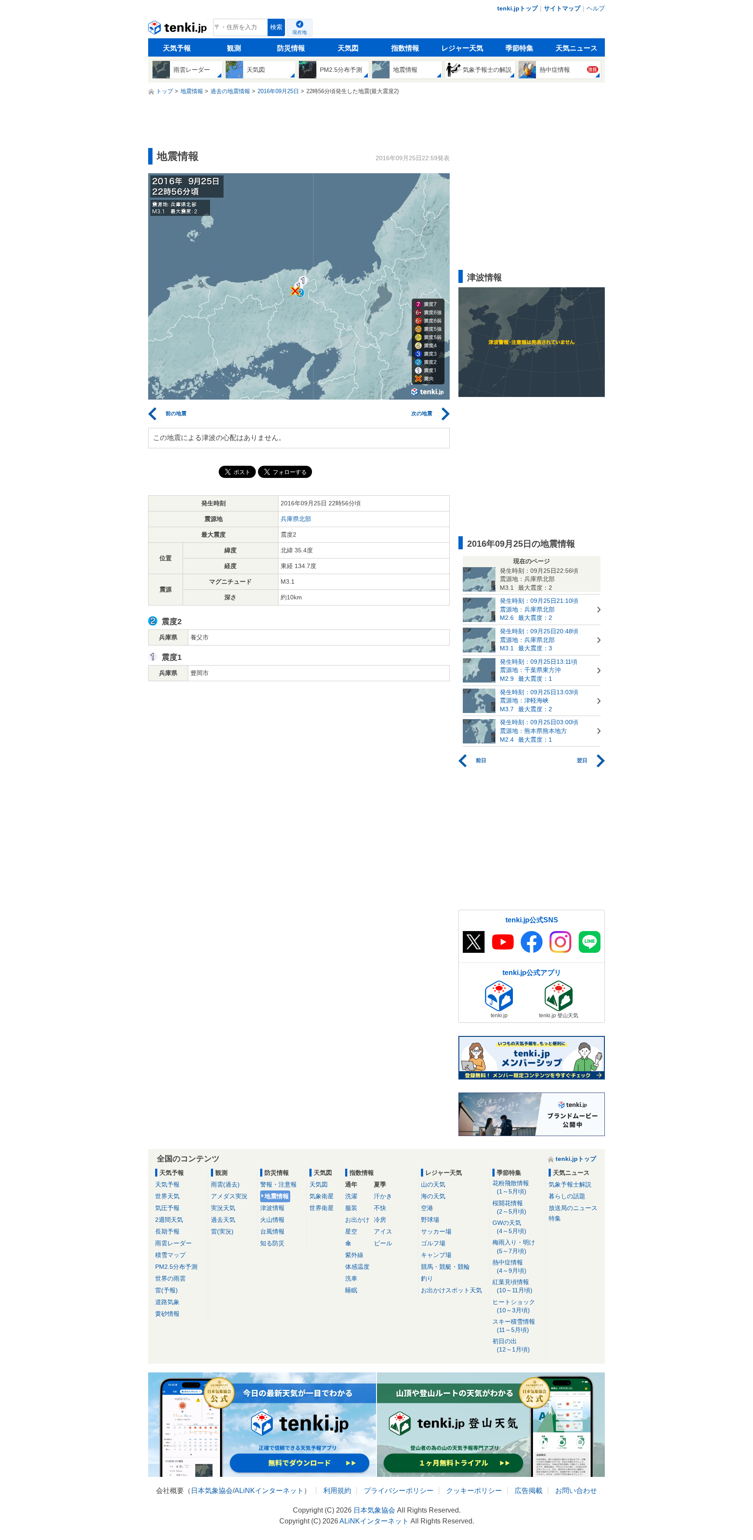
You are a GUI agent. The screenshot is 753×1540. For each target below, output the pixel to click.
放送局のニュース (573, 1207)
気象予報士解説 (570, 1184)
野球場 (430, 1219)
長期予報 (167, 1231)
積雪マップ (170, 1254)
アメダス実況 (229, 1196)
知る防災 (272, 1243)
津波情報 (272, 1207)
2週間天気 (169, 1219)
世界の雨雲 (170, 1278)
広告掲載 (529, 1490)
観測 (234, 48)
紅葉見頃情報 (512, 1286)
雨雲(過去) (225, 1184)
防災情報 (291, 48)
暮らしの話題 (567, 1196)
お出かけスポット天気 (451, 1290)
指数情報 (405, 48)
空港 (427, 1207)
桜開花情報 (509, 1207)
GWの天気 (509, 1226)
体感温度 (357, 1266)
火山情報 (272, 1219)
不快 (380, 1207)
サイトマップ (562, 8)
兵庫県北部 (296, 518)
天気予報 (177, 48)
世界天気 (167, 1196)
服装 (351, 1207)
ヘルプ (596, 8)
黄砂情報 (167, 1313)
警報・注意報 (278, 1184)
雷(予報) (166, 1290)
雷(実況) (222, 1231)
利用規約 (337, 1490)
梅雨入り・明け (513, 1246)
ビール (383, 1243)
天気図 (348, 48)
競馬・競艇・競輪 (445, 1266)
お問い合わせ (576, 1490)
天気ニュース (576, 48)
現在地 (299, 32)
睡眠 (351, 1290)
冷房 (380, 1219)
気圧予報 (167, 1207)
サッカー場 (436, 1231)
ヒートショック (513, 1306)
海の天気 (433, 1196)
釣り (427, 1278)
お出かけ (357, 1219)
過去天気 (223, 1219)
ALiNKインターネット (269, 1490)
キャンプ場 (436, 1254)
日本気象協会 (212, 1490)
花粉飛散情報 (510, 1187)
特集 (555, 1218)
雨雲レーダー (173, 1243)
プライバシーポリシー (399, 1490)
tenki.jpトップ (517, 8)
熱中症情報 (509, 1266)
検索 (276, 27)
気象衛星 (321, 1196)
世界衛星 (321, 1207)
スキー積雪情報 (513, 1325)
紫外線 (354, 1254)
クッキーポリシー (474, 1490)
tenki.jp (178, 29)
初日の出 (511, 1345)
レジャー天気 (462, 48)
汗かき (383, 1196)
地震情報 (277, 1196)
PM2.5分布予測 (176, 1266)
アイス (383, 1231)
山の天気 (433, 1184)
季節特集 (519, 48)
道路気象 (167, 1301)
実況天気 (223, 1207)
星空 (351, 1231)
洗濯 (351, 1196)
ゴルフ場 (433, 1243)
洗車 (351, 1278)
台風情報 (272, 1231)
